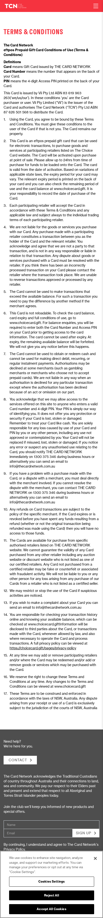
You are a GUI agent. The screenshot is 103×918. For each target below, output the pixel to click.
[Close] (95, 858)
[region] (51, 884)
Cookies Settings (51, 881)
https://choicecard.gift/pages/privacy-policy (43, 648)
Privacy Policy (14, 849)
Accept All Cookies (51, 909)
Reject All (51, 895)
